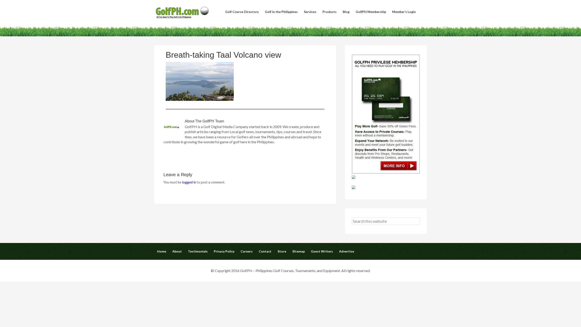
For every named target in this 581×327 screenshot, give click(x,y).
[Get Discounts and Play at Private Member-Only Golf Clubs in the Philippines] (386, 172)
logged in (189, 182)
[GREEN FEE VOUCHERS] (353, 177)
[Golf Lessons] (353, 188)
